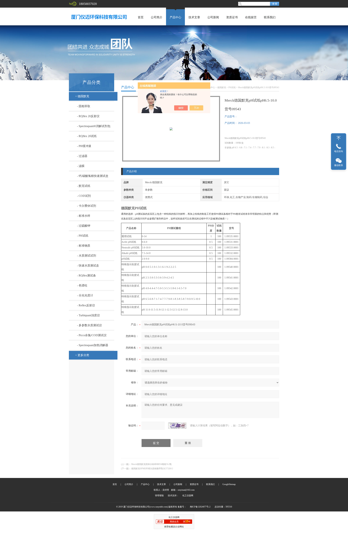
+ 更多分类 (82, 355)
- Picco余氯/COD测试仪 (92, 335)
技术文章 (194, 17)
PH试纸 (232, 87)
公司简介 (156, 17)
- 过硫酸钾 (83, 225)
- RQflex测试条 (86, 275)
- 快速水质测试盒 (88, 265)
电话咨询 (338, 151)
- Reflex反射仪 (86, 305)
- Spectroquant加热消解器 (92, 345)
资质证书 (232, 17)
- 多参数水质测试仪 (89, 325)
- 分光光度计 (85, 295)
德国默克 (221, 87)
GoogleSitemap (229, 484)
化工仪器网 (187, 495)
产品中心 (175, 17)
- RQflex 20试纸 (87, 136)
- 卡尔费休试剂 (86, 205)
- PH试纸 (82, 235)
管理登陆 (159, 495)
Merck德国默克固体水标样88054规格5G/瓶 (151, 464)
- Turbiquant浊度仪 (88, 315)
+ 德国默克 (82, 96)
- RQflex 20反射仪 (88, 116)
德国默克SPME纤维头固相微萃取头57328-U (152, 468)
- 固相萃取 (83, 106)
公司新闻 (213, 17)
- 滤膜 (80, 165)
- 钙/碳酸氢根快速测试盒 (92, 175)
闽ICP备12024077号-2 (200, 506)
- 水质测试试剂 (86, 255)
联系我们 (270, 17)
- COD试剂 (84, 195)
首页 (141, 17)
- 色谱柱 (82, 285)
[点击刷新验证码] (177, 426)
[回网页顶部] (338, 138)
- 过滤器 (82, 156)
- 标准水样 (83, 215)
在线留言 (251, 17)
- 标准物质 (83, 245)
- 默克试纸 (83, 185)
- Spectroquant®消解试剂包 (93, 126)
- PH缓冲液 (84, 146)
